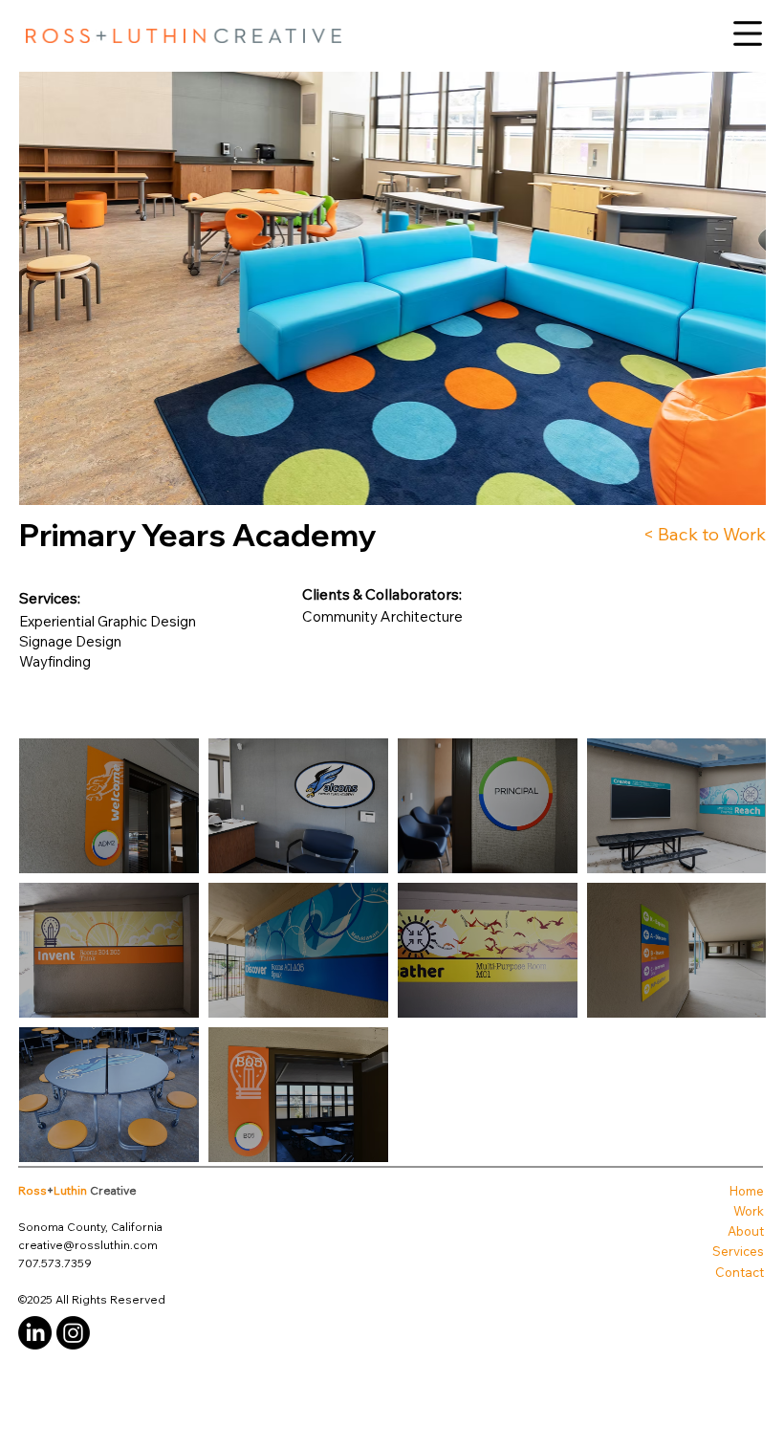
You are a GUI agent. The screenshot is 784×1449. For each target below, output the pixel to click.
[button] (747, 33)
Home (746, 1190)
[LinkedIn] (35, 1333)
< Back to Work (704, 533)
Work (748, 1210)
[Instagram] (73, 1333)
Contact (739, 1272)
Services (738, 1251)
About (746, 1231)
